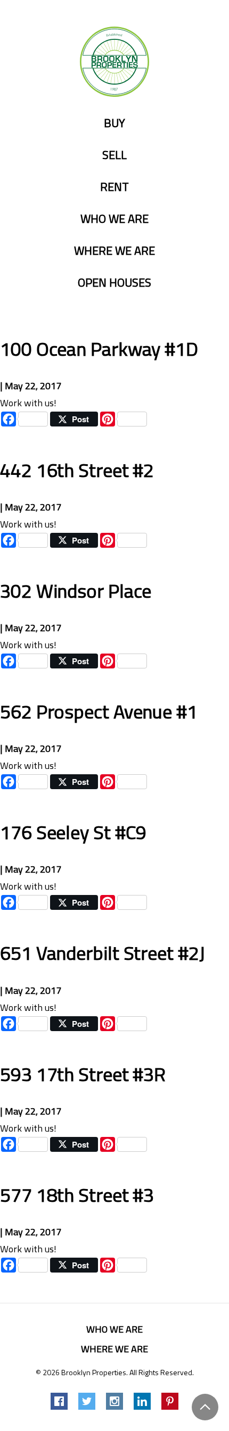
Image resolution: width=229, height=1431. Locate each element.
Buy (114, 123)
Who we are (114, 219)
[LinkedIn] (142, 1401)
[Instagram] (114, 1401)
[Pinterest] (169, 1401)
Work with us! (28, 403)
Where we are (114, 251)
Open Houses (114, 283)
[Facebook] (59, 1401)
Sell (114, 155)
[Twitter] (86, 1401)
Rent (114, 187)
